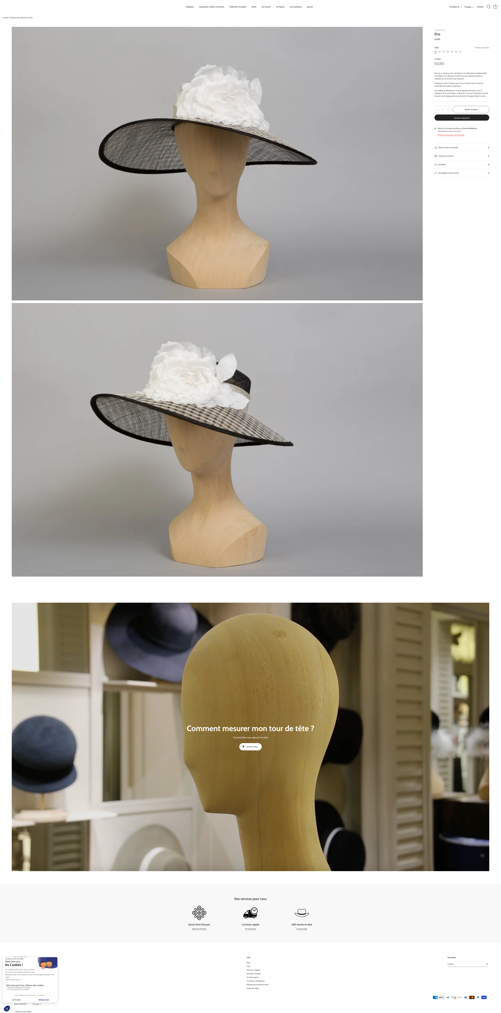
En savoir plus (250, 929)
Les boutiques (296, 6)
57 (444, 51)
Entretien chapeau (254, 973)
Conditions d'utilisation (256, 981)
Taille (461, 48)
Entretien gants (253, 977)
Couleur (437, 59)
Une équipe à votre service (448, 173)
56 (440, 51)
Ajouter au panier (471, 109)
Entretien (442, 164)
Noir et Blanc (439, 63)
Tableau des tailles (482, 47)
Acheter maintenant (462, 118)
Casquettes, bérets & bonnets (211, 6)
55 (435, 51)
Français (467, 7)
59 (452, 51)
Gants (254, 6)
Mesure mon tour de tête (448, 147)
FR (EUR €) (454, 7)
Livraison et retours (446, 156)
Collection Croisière (237, 6)
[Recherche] (489, 7)
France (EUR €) (20, 1004)
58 (448, 51)
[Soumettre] (486, 964)
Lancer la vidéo (252, 746)
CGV (248, 966)
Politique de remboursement (258, 984)
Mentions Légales (253, 970)
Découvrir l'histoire (199, 929)
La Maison (280, 6)
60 (456, 51)
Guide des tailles (253, 988)
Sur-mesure (266, 6)
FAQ (248, 962)
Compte (480, 6)
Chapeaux (190, 6)
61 (460, 51)
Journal (310, 6)
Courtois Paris (439, 30)
